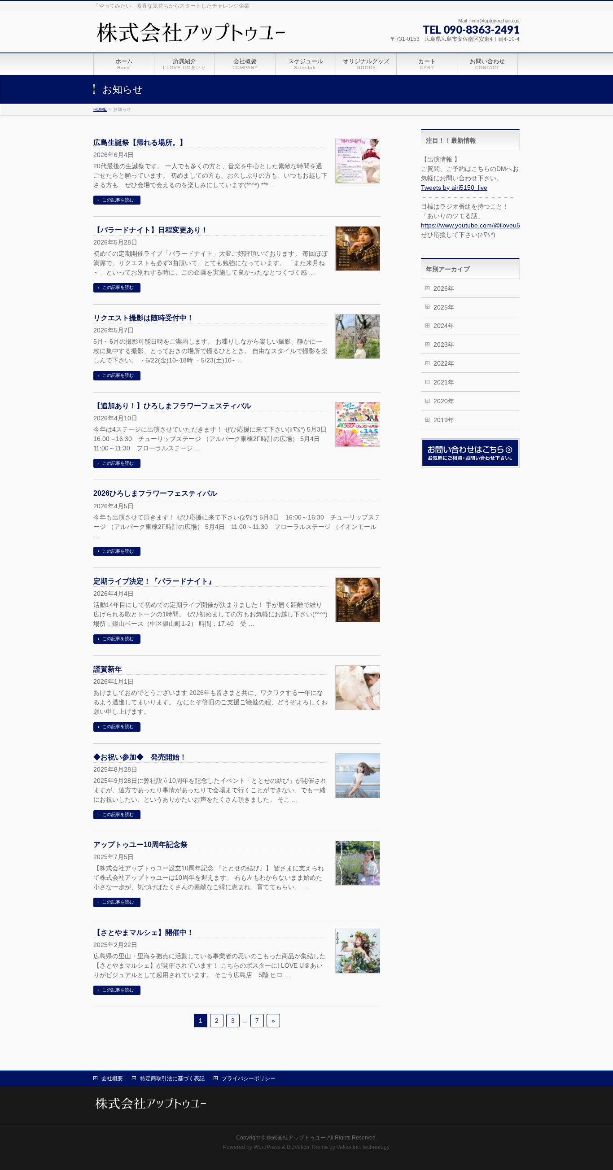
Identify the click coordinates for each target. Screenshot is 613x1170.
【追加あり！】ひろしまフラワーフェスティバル (172, 406)
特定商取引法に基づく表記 (172, 1078)
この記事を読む (118, 199)
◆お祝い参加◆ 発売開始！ (140, 757)
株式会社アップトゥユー (296, 1138)
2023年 (443, 344)
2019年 (443, 419)
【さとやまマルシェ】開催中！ (143, 932)
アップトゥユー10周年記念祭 (140, 844)
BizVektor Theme (307, 1147)
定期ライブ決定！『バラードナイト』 (154, 581)
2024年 (443, 325)
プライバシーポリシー (249, 1078)
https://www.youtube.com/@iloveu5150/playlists (488, 225)
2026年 (443, 288)
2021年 (443, 382)
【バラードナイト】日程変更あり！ (150, 230)
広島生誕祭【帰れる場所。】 (140, 142)
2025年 (443, 307)
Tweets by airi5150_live (454, 187)
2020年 (443, 401)
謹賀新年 (107, 669)
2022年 (443, 363)
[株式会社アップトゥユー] (192, 36)
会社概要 (112, 1078)
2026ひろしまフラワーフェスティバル (155, 493)
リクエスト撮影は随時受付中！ (143, 318)
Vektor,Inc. (349, 1147)
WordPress (267, 1147)
